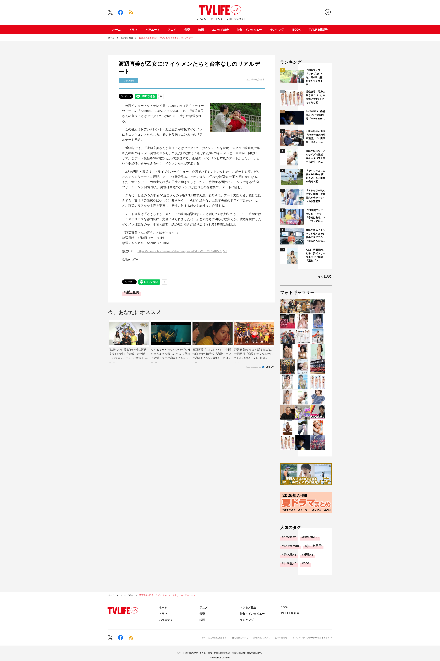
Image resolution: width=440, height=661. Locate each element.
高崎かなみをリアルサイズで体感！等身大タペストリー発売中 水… (315, 156)
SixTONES (310, 537)
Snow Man (291, 546)
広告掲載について (261, 637)
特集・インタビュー (249, 29)
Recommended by (253, 367)
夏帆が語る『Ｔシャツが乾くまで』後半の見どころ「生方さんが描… (315, 235)
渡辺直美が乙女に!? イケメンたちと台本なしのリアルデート (167, 38)
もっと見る (325, 276)
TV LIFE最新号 (318, 29)
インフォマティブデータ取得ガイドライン (312, 637)
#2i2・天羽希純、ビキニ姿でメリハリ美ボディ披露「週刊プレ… (315, 255)
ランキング (277, 29)
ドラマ (133, 29)
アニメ (172, 29)
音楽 (187, 29)
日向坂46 (290, 563)
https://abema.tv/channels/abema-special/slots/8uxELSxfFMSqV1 (182, 251)
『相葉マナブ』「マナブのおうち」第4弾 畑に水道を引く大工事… (315, 77)
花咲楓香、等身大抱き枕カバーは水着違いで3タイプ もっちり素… (316, 97)
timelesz (290, 537)
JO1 (307, 563)
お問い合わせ (281, 637)
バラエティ (153, 29)
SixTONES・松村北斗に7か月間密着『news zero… (315, 115)
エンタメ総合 (220, 29)
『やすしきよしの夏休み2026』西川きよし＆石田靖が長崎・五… (315, 176)
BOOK (296, 29)
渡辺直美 (132, 292)
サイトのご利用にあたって (214, 637)
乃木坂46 (290, 554)
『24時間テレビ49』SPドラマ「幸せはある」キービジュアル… (315, 215)
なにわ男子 (314, 546)
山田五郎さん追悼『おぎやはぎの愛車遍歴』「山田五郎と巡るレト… (315, 136)
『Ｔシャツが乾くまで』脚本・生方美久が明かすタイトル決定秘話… (315, 196)
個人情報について (240, 637)
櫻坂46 (308, 554)
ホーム (116, 29)
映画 (201, 29)
